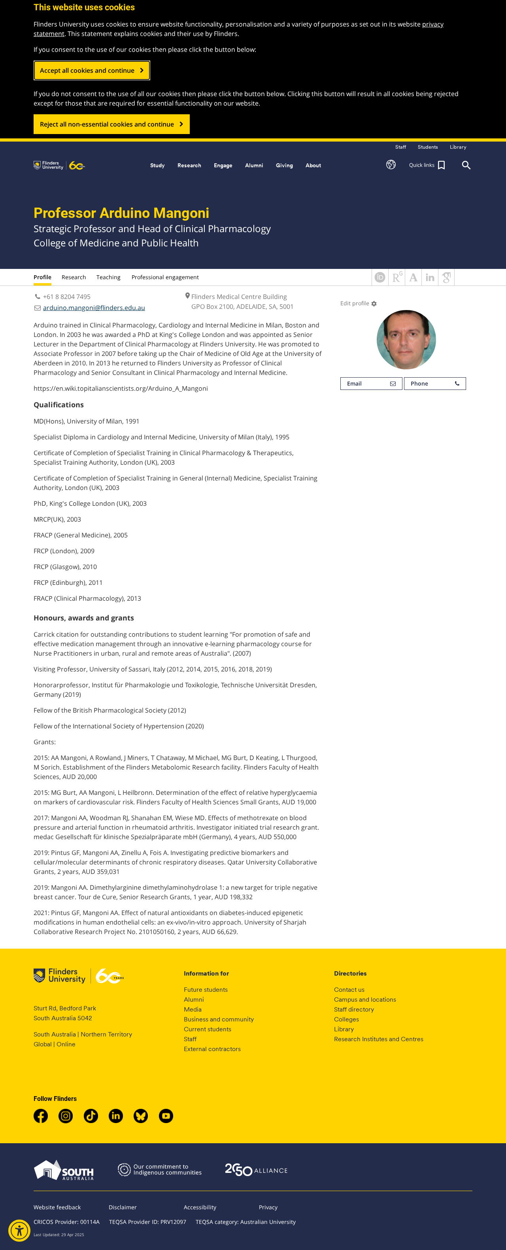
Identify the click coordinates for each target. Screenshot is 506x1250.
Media (193, 1009)
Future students (206, 989)
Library (344, 1029)
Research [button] (189, 165)
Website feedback (57, 1207)
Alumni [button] (254, 165)
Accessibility (200, 1207)
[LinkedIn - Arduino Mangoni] (430, 283)
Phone (419, 383)
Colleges (346, 1019)
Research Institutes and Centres (378, 1039)
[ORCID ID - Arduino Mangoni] (380, 283)
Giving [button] (284, 165)
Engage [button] (223, 165)
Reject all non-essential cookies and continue (107, 124)
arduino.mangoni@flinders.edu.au (94, 307)
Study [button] (157, 165)
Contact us (349, 989)
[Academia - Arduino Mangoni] (413, 283)
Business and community (219, 1019)
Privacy (268, 1207)
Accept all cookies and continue (87, 70)
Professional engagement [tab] (165, 277)
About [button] (313, 165)
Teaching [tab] (108, 277)
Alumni (194, 999)
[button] (391, 165)
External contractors (212, 1049)
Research (74, 277)
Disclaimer (123, 1207)
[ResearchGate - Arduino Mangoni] (397, 283)
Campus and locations (365, 999)
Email (354, 383)
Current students (207, 1029)
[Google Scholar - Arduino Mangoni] (446, 283)
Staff (190, 1039)
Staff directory (354, 1009)
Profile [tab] (42, 277)
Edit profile (358, 303)
